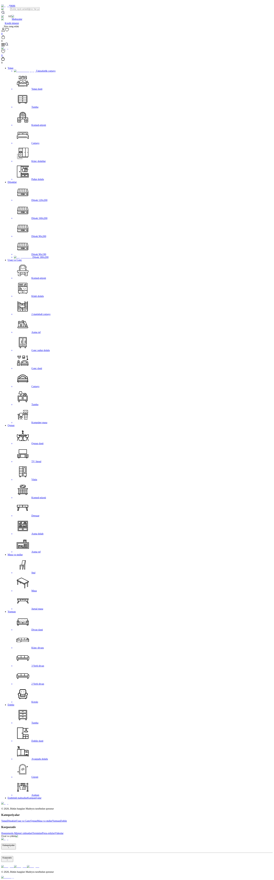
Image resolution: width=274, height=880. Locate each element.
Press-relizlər (48, 833)
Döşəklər (12, 182)
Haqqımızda (7, 833)
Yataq (10, 68)
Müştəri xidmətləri (23, 833)
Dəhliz (11, 704)
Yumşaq (12, 611)
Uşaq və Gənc (15, 260)
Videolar (59, 833)
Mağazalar (17, 19)
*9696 (12, 5)
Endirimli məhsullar (17, 798)
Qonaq (11, 425)
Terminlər (37, 833)
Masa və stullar (15, 554)
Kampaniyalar (34, 798)
